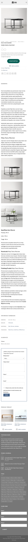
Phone (3, 522)
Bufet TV (20, 477)
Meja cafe (22, 487)
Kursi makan (23, 484)
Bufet (16, 477)
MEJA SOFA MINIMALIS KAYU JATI (6, 425)
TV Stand (10, 501)
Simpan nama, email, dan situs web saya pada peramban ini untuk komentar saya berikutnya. (13, 390)
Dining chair (10, 482)
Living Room (13, 41)
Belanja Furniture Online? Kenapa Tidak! (15, 463)
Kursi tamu (4, 487)
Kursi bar (12, 484)
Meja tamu (5, 70)
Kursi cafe (18, 484)
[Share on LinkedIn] (15, 73)
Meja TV (20, 494)
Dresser (7, 484)
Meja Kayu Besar (6, 538)
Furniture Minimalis (15, 538)
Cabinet (3, 480)
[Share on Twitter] (7, 73)
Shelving (21, 496)
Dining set (17, 482)
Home (2, 41)
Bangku (8, 477)
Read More (19, 448)
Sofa (8, 498)
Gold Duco (16, 329)
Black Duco (11, 329)
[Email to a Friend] (10, 73)
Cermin (7, 480)
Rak (2, 496)
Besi (9, 326)
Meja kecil (21, 489)
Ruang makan (7, 496)
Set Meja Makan (14, 496)
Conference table (20, 480)
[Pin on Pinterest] (13, 73)
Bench (12, 477)
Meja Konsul (9, 491)
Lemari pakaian (10, 487)
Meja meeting (23, 491)
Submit (5, 529)
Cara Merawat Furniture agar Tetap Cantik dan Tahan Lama (15, 458)
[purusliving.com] (14, 2)
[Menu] (2, 2)
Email (5, 381)
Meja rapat (4, 494)
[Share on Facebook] (5, 73)
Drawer (3, 484)
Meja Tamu (21, 41)
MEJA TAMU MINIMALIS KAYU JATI (20, 425)
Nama (5, 374)
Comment (7, 460)
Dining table (22, 482)
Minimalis (10, 322)
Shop (7, 41)
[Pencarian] (26, 2)
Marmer (12, 326)
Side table (4, 498)
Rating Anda (6, 355)
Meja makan (16, 491)
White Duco (22, 329)
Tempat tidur (4, 501)
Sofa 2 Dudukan (13, 498)
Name (2, 510)
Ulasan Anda (6, 361)
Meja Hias (9, 489)
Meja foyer (4, 489)
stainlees (17, 326)
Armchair (3, 477)
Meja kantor (15, 489)
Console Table (4, 482)
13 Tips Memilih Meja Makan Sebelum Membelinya (14, 468)
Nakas (24, 494)
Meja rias (9, 494)
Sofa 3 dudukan (21, 498)
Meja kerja (4, 491)
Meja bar (17, 487)
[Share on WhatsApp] (2, 73)
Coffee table (12, 480)
